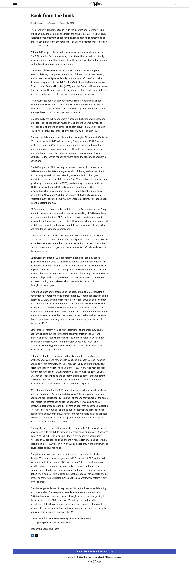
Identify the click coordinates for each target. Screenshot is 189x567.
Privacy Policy (106, 551)
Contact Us (81, 551)
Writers (93, 551)
